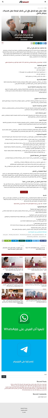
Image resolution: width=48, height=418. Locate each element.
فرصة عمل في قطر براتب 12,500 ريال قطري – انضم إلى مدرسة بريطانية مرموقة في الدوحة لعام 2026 (13, 285)
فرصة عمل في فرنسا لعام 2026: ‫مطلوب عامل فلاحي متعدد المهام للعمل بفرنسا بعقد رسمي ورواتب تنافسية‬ (26, 387)
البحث (45, 374)
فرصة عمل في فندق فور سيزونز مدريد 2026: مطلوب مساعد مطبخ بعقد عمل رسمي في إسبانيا (28, 385)
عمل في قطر (5, 234)
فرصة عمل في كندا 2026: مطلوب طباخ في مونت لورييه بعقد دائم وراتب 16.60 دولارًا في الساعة (28, 384)
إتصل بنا (24, 412)
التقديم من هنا (24, 192)
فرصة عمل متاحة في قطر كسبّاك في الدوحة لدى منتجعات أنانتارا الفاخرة (35, 285)
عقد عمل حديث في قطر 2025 (14, 234)
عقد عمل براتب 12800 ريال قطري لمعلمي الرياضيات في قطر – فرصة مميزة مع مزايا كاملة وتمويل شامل (13, 269)
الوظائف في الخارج (41, 8)
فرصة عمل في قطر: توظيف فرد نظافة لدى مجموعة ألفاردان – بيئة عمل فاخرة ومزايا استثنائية (37, 269)
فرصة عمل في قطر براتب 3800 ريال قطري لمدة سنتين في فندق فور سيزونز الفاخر (36, 301)
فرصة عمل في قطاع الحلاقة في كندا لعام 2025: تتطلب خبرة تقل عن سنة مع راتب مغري (23, 62)
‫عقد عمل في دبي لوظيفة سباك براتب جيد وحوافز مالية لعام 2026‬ (34, 390)
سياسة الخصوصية (24, 408)
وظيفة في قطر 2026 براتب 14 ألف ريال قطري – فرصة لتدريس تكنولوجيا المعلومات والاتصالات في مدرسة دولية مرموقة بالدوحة (12, 302)
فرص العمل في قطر (42, 236)
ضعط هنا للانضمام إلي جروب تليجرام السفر (37, 232)
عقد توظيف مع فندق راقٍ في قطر (38, 234)
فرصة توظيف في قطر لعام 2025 (32, 236)
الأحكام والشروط (24, 410)
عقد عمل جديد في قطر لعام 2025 (25, 234)
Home (45, 8)
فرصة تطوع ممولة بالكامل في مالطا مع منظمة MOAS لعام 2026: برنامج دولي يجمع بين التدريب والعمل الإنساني (25, 388)
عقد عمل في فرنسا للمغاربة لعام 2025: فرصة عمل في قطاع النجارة (28, 204)
